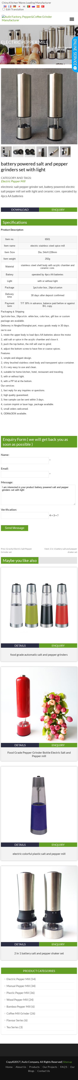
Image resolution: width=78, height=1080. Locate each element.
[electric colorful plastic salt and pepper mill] (39, 841)
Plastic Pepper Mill (18, 992)
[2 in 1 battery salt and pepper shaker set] (39, 941)
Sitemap (67, 1061)
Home (9, 1066)
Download (20, 209)
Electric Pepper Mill (65, 47)
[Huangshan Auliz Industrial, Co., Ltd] (30, 20)
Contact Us (43, 1070)
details (20, 645)
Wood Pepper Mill (17, 999)
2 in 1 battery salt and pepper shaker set (39, 953)
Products (34, 1066)
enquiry (58, 209)
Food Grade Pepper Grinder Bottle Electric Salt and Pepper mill (39, 754)
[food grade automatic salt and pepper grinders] (39, 642)
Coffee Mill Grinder (18, 1013)
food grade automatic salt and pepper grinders (39, 654)
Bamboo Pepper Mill (19, 1006)
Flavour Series (15, 1020)
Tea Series (13, 1027)
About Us (21, 1066)
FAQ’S (63, 1066)
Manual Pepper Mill (18, 985)
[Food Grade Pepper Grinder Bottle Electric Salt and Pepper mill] (39, 741)
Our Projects (50, 1066)
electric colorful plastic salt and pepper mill (39, 853)
